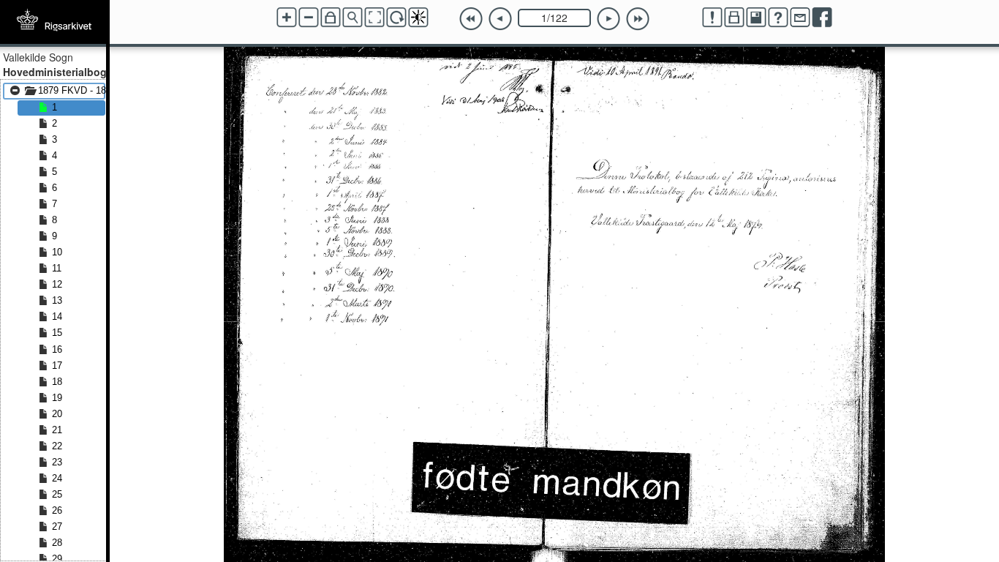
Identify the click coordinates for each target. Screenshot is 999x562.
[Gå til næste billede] (608, 19)
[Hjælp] (778, 17)
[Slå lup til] (352, 17)
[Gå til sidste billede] (637, 19)
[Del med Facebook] (822, 17)
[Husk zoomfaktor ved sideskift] (330, 17)
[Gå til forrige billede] (500, 19)
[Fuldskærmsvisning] (374, 17)
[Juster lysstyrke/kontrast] (418, 17)
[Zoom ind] (286, 17)
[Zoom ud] (308, 17)
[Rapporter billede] (712, 17)
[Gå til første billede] (471, 19)
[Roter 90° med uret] (396, 17)
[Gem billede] (756, 17)
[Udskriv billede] (734, 17)
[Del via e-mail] (800, 17)
